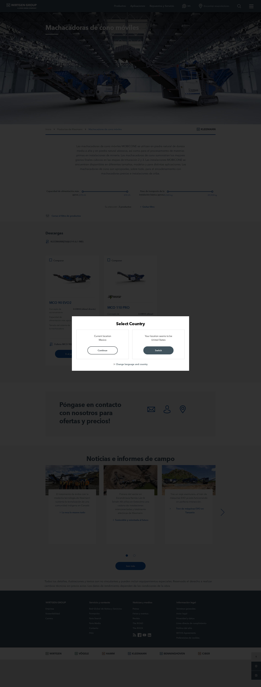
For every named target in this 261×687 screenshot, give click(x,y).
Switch (158, 350)
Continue (102, 350)
